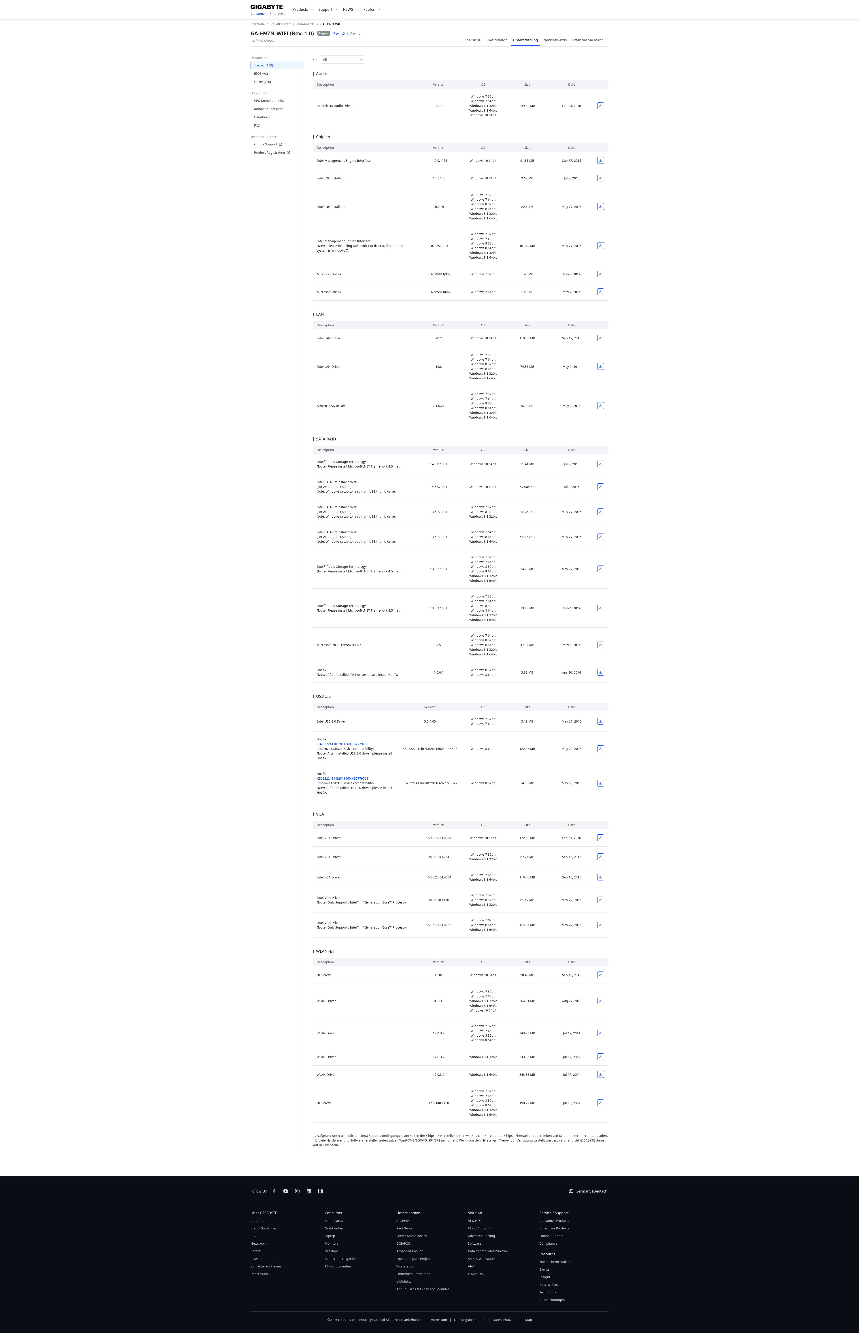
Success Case (549, 1284)
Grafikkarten (334, 1228)
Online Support (265, 144)
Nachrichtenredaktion (556, 1262)
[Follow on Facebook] (274, 1191)
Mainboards (334, 1220)
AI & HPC (474, 1220)
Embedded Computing (413, 1274)
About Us (257, 1220)
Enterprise (277, 13)
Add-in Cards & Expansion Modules (422, 1289)
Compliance (548, 1243)
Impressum (259, 1274)
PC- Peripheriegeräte (340, 1258)
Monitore (331, 1243)
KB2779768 (360, 744)
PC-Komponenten (338, 1266)
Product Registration (269, 152)
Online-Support (551, 1236)
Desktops (331, 1251)
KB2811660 (342, 744)
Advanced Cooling (409, 1251)
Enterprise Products (554, 1228)
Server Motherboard (411, 1236)
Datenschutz (502, 1320)
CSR (253, 1236)
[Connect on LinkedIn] (308, 1191)
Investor (257, 1258)
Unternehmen (408, 1212)
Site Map (525, 1320)
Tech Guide (548, 1292)
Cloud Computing (481, 1228)
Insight (545, 1277)
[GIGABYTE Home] (267, 6)
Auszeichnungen (552, 1300)
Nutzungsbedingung (470, 1320)
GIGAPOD (403, 1243)
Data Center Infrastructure (488, 1251)
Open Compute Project (413, 1258)
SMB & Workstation (482, 1258)
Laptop (330, 1236)
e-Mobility (403, 1281)
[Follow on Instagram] (297, 1191)
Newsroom (259, 1243)
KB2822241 (325, 744)
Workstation (405, 1266)
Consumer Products (554, 1220)
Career (256, 1251)
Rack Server (405, 1228)
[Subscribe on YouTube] (285, 1191)
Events (544, 1269)
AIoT (471, 1266)
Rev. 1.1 (356, 33)
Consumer (258, 13)
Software (474, 1243)
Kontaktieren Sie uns (266, 1266)
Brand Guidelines (264, 1228)
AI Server (403, 1220)
